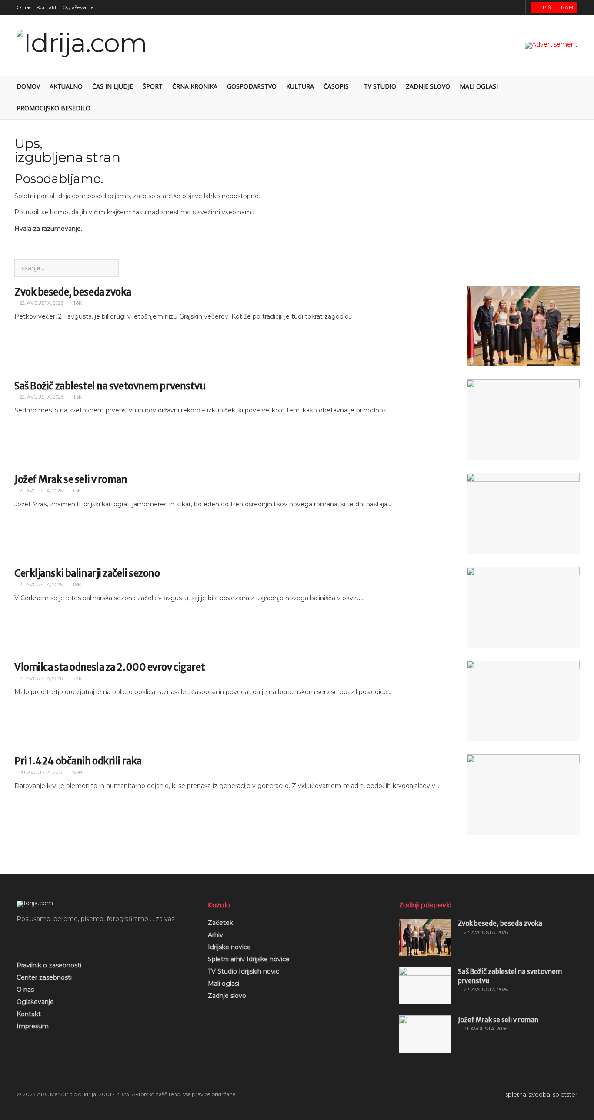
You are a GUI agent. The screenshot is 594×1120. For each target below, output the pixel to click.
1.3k (76, 491)
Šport (153, 86)
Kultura (300, 86)
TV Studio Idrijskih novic (243, 971)
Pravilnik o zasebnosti (49, 965)
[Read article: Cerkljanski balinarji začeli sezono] (523, 607)
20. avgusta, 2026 (40, 772)
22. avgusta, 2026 (40, 303)
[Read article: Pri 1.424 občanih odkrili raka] (523, 794)
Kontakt (47, 7)
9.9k (77, 772)
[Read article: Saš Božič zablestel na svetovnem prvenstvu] (523, 419)
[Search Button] (574, 97)
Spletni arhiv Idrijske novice (249, 959)
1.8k (77, 303)
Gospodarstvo (252, 86)
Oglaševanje (77, 7)
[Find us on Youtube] (506, 7)
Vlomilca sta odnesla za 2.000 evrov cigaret (109, 667)
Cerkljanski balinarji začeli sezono (87, 573)
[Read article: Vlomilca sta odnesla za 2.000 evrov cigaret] (523, 701)
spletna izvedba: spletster (541, 1094)
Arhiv (215, 935)
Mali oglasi (479, 86)
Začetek (220, 923)
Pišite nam (557, 7)
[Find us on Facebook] (485, 7)
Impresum (33, 1026)
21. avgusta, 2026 (40, 491)
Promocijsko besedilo (53, 108)
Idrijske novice (229, 947)
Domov (28, 86)
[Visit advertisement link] (551, 45)
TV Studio (380, 86)
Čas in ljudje (112, 86)
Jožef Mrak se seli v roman (70, 479)
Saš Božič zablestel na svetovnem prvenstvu (110, 386)
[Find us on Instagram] (496, 7)
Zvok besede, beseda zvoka (72, 292)
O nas (24, 7)
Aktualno (66, 86)
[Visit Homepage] (82, 45)
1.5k (77, 397)
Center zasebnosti (44, 977)
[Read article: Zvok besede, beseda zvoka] (523, 326)
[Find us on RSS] (517, 7)
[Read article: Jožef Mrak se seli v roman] (523, 513)
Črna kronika (194, 86)
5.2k (76, 678)
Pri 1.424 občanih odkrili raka (78, 761)
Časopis (336, 86)
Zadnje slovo (428, 86)
